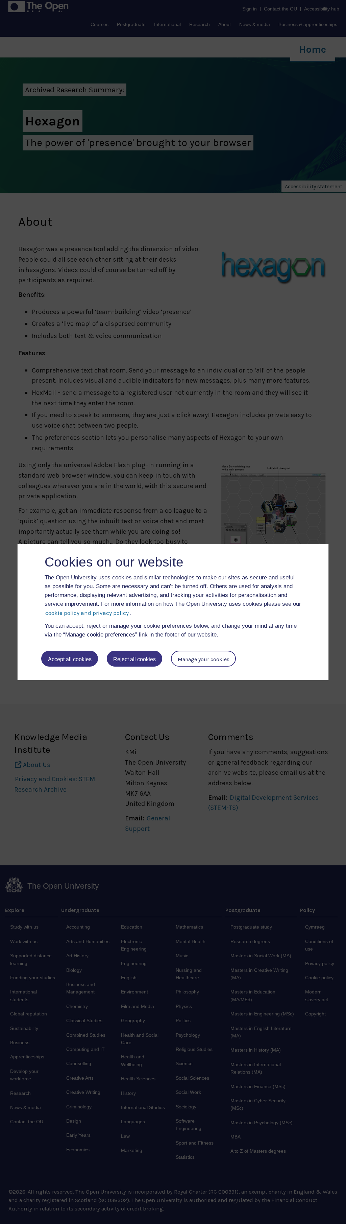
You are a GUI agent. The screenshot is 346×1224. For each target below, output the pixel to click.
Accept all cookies (70, 659)
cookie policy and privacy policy (87, 612)
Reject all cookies (134, 659)
